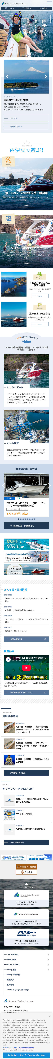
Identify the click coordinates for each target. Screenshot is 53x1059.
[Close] (50, 1016)
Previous (7, 76)
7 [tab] (32, 519)
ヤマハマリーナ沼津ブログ (18, 990)
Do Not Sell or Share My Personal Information (26, 1055)
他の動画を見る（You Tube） (22, 692)
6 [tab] (30, 519)
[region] (26, 1036)
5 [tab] (30, 55)
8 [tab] (34, 519)
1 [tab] (22, 55)
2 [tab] (24, 55)
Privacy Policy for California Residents (18, 1047)
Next (46, 76)
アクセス (11, 8)
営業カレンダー (16, 127)
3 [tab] (26, 55)
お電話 (44, 8)
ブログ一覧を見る (17, 842)
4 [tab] (28, 55)
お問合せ (27, 8)
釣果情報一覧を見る (17, 773)
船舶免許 (10, 980)
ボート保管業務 (13, 975)
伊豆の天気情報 (16, 639)
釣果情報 (10, 985)
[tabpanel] (26, 495)
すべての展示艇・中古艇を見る (22, 526)
